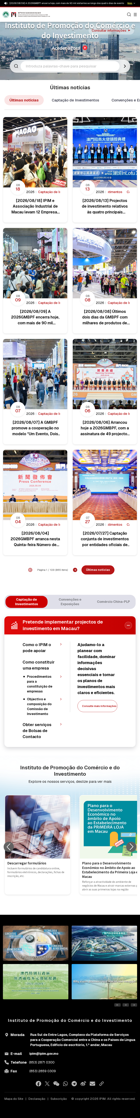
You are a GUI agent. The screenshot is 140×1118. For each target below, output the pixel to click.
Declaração (36, 1099)
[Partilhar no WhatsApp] (65, 1083)
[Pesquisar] (129, 14)
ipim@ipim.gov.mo (43, 1053)
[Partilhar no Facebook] (38, 1083)
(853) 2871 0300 (42, 1062)
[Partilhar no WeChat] (56, 1083)
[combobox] (71, 66)
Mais (129, 3)
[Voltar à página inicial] (9, 14)
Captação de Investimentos (75, 100)
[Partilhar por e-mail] (92, 1083)
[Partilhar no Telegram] (74, 1083)
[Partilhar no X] (47, 1083)
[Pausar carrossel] (125, 1005)
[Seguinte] (75, 569)
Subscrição (58, 1099)
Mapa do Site (13, 1099)
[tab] (26, 602)
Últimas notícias (24, 100)
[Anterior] (30, 569)
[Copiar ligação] (101, 1083)
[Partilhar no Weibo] (83, 1083)
